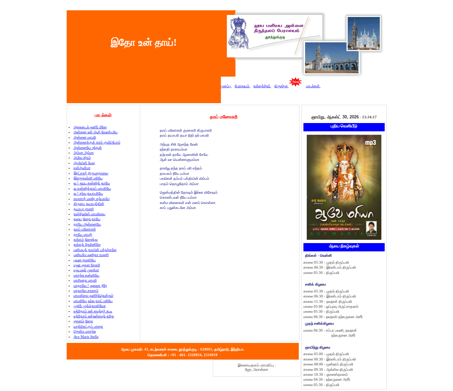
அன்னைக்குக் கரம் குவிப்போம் (97, 142)
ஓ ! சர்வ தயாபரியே (88, 193)
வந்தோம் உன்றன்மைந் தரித (94, 316)
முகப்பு (226, 86)
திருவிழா (281, 86)
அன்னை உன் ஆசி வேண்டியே (96, 132)
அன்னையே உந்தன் (88, 148)
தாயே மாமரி (83, 234)
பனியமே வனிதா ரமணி (91, 255)
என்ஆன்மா (82, 168)
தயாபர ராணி (84, 209)
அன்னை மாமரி (85, 137)
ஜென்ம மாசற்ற (85, 331)
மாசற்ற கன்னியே (86, 275)
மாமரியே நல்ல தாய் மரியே (93, 301)
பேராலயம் (242, 86)
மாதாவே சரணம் (86, 291)
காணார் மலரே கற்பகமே (92, 199)
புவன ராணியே (85, 260)
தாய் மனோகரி (85, 229)
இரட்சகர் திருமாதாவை (91, 173)
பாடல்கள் (313, 86)
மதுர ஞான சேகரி (87, 265)
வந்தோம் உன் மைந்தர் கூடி (93, 311)
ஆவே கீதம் (82, 158)
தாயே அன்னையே (87, 224)
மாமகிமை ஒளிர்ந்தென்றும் (93, 295)
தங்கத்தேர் (262, 86)
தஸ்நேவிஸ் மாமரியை (89, 214)
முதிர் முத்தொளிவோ (90, 306)
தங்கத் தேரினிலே (87, 244)
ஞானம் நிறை (83, 321)
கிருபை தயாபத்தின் (89, 204)
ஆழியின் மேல (84, 163)
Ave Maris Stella (86, 337)
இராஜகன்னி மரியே (88, 178)
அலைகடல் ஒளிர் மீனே (90, 127)
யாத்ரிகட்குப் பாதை (88, 326)
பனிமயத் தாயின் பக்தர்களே (95, 250)
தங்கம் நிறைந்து (85, 239)
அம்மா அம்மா (84, 153)
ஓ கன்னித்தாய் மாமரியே (92, 188)
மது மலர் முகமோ (86, 270)
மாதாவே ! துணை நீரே (90, 286)
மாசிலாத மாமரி (85, 280)
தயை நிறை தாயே (87, 219)
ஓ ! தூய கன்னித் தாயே (92, 183)
